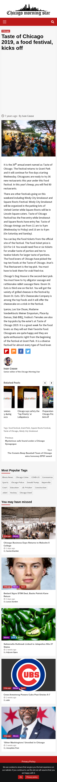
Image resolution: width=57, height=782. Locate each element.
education (14, 487)
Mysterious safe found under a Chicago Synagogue (25, 441)
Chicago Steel (26, 492)
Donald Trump (33, 482)
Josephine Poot (12, 748)
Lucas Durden (12, 602)
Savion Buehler (12, 551)
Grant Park (25, 428)
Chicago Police (17, 482)
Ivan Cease (28, 116)
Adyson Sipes (12, 652)
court (4, 487)
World (20, 638)
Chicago (5, 31)
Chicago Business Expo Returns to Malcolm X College (27, 544)
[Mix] (13, 351)
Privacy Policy (28, 761)
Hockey (13, 492)
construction (40, 487)
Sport (23, 587)
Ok (21, 777)
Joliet (4, 492)
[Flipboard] (6, 351)
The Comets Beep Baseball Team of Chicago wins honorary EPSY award (30, 453)
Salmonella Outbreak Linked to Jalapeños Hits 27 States (28, 645)
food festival (14, 428)
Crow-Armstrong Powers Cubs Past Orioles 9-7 (27, 694)
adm (8, 700)
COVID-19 (35, 477)
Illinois (15, 536)
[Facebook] (20, 351)
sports (5, 482)
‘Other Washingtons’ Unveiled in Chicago (24, 742)
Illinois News (7, 477)
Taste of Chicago (11, 431)
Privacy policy (31, 777)
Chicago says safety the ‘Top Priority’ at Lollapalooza (28, 414)
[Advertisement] (28, 82)
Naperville (46, 482)
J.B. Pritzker (27, 487)
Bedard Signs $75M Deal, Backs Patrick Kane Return (26, 594)
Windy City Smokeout (28, 431)
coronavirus (47, 477)
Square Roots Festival (40, 428)
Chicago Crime (22, 477)
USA (13, 638)
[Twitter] (28, 351)
